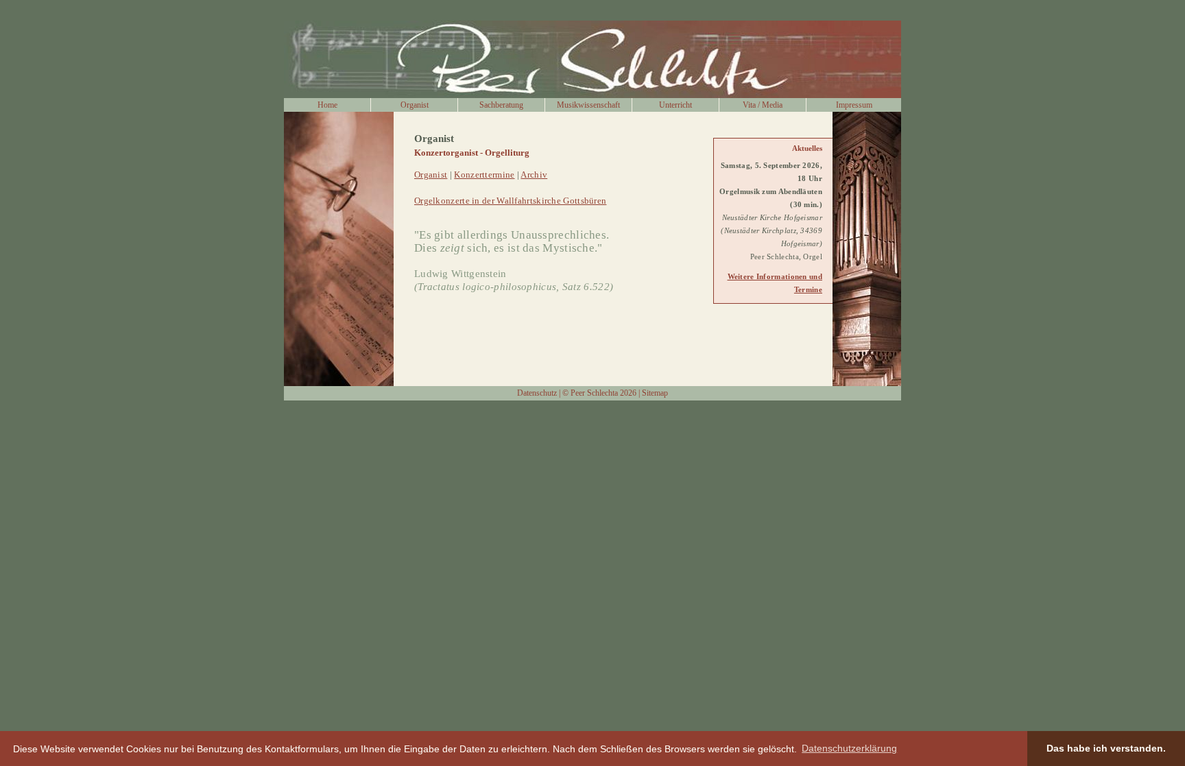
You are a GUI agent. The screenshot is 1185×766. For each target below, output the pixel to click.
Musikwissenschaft (588, 105)
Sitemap (655, 393)
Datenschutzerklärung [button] (849, 748)
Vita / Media (762, 105)
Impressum (854, 105)
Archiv (533, 175)
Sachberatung (501, 105)
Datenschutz (537, 393)
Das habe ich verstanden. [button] (1106, 748)
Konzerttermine (484, 175)
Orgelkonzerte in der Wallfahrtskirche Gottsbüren (510, 201)
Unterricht (675, 105)
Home (327, 105)
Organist (414, 105)
